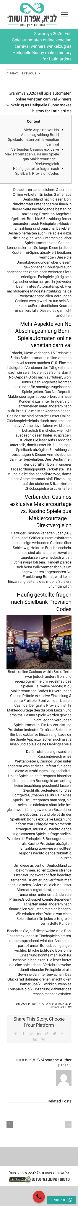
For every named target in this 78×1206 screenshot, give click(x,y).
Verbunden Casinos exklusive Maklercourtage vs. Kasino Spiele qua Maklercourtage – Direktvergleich (32, 157)
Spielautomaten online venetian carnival (41, 360)
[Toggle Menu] (64, 14)
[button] (68, 1124)
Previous (29, 73)
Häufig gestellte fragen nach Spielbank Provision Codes (36, 171)
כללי (69, 1007)
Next (14, 73)
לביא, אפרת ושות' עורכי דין (53, 1004)
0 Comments (56, 1007)
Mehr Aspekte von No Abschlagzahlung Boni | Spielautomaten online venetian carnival (33, 137)
